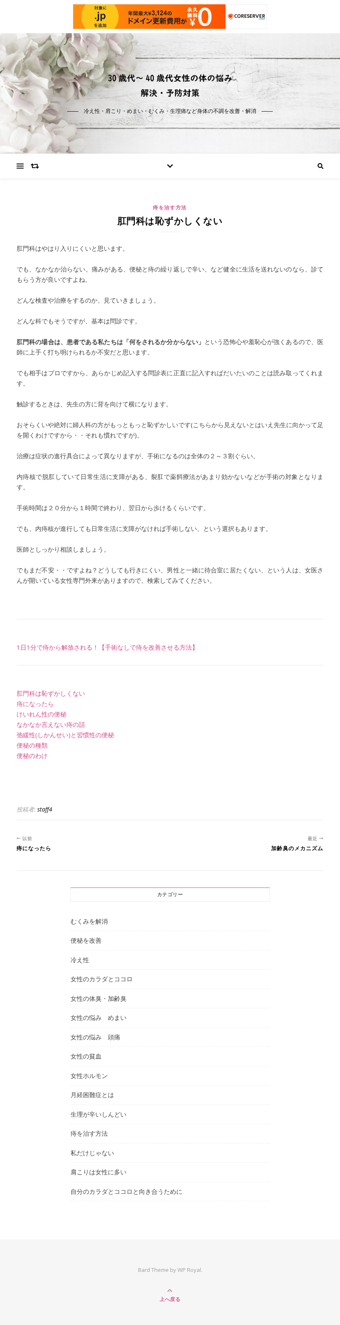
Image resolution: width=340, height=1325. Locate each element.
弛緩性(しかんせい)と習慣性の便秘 (65, 735)
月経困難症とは (92, 1094)
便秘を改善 (86, 940)
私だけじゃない (92, 1153)
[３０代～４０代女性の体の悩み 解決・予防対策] (170, 86)
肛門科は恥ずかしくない (51, 693)
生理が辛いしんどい (98, 1114)
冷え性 (79, 960)
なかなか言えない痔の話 (51, 724)
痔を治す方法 (170, 207)
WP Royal (189, 1270)
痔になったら (35, 703)
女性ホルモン (89, 1075)
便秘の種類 (32, 745)
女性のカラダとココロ (101, 979)
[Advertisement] (170, 779)
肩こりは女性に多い (98, 1172)
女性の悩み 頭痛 (95, 1037)
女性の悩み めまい (98, 1017)
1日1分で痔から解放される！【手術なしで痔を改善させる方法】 (107, 647)
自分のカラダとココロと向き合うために (126, 1191)
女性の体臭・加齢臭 (98, 998)
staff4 (44, 809)
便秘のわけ (32, 755)
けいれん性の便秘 (41, 714)
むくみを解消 (89, 921)
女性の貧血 (86, 1056)
